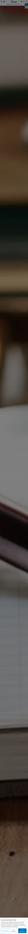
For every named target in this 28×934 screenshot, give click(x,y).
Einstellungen (5, 930)
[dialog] (14, 926)
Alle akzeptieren (22, 930)
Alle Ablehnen (13, 930)
